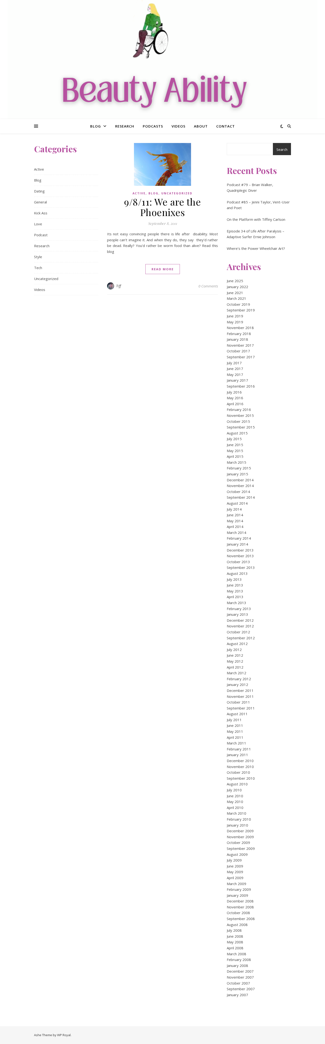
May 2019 (235, 322)
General (40, 202)
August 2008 (237, 924)
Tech (38, 267)
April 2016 (235, 403)
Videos (178, 126)
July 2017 (234, 362)
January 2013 (237, 614)
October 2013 (238, 561)
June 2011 (235, 725)
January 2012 (237, 684)
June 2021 (235, 292)
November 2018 (240, 327)
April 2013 (235, 596)
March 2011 (236, 743)
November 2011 (240, 696)
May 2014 (235, 520)
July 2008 (234, 930)
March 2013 (236, 602)
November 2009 (240, 836)
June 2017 (235, 368)
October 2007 (238, 983)
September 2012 (241, 637)
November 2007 (240, 977)
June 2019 (235, 316)
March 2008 (236, 953)
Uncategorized (46, 278)
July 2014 (234, 509)
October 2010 (238, 772)
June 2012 (235, 655)
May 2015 (235, 450)
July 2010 (234, 790)
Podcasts (153, 126)
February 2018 (239, 333)
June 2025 (235, 280)
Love (38, 224)
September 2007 (241, 988)
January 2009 (237, 895)
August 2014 (237, 503)
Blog (95, 126)
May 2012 (235, 661)
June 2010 (235, 795)
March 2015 (236, 462)
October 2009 (238, 842)
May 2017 (235, 374)
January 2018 (237, 339)
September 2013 (241, 567)
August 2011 (237, 713)
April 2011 (235, 737)
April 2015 (235, 456)
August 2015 (237, 433)
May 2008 (235, 942)
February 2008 (239, 959)
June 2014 (235, 514)
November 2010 (240, 766)
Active (39, 169)
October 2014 (238, 491)
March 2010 (236, 813)
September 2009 (241, 848)
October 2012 (238, 632)
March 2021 (236, 298)
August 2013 (237, 573)
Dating (39, 191)
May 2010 (235, 801)
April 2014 (235, 526)
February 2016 (239, 409)
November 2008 (240, 907)
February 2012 (239, 678)
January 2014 (237, 544)
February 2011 (239, 749)
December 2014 (240, 480)
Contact (225, 126)
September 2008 (241, 918)
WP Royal (64, 1035)
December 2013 (240, 550)
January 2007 (237, 994)
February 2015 (239, 468)
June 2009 (235, 866)
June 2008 (235, 936)
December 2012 (240, 620)
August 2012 (237, 643)
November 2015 (240, 415)
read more (163, 269)
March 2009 (236, 883)
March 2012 (236, 672)
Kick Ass (40, 213)
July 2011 (234, 719)
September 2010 (241, 778)
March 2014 (236, 532)
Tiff (118, 286)
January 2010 (237, 825)
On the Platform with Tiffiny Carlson (256, 219)
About (201, 126)
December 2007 (240, 971)
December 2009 (240, 830)
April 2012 (235, 667)
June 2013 (235, 585)
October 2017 (238, 351)
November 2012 (240, 626)
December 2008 (240, 901)
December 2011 (240, 690)
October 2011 (238, 702)
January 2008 (237, 965)
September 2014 (241, 497)
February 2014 (239, 538)
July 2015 (234, 438)
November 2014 (240, 485)
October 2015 (238, 421)
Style (38, 256)
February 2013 (239, 608)
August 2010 (237, 784)
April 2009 (235, 877)
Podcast (41, 234)
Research (124, 126)
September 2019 (241, 310)
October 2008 (238, 912)
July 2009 (234, 860)
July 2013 (234, 579)
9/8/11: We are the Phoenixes (162, 206)
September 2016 (241, 386)
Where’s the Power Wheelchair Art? (256, 248)
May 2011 (235, 731)
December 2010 (240, 760)
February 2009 (239, 889)
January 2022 (237, 286)
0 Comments (208, 286)
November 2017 (240, 345)
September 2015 (241, 427)
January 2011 (237, 754)
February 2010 (239, 819)
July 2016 (234, 392)
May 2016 (235, 397)
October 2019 (238, 304)
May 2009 (235, 871)
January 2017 (237, 380)
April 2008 (235, 948)
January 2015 (237, 474)
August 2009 (237, 854)
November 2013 (240, 555)
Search (281, 149)
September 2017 (241, 357)
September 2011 (241, 708)
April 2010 (235, 807)
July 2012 (234, 649)
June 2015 (235, 444)
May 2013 (235, 591)
